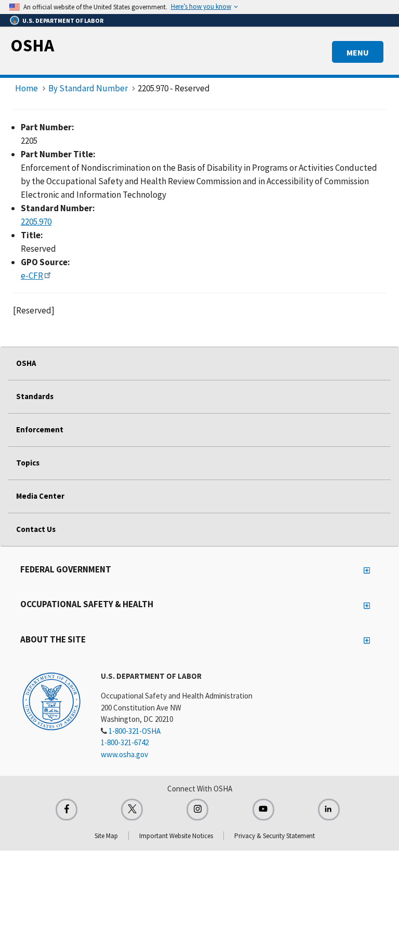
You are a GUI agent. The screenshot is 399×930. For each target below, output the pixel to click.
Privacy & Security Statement (274, 835)
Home (26, 88)
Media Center (40, 496)
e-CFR (32, 275)
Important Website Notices (176, 835)
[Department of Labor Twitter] (132, 809)
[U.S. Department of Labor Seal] (51, 700)
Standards (35, 396)
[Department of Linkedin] (329, 809)
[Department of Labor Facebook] (66, 809)
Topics (27, 463)
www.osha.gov (124, 754)
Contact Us (36, 529)
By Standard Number (88, 88)
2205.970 (36, 221)
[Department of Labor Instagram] (197, 809)
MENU (358, 52)
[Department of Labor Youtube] (263, 809)
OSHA (32, 45)
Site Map (106, 835)
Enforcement (39, 429)
